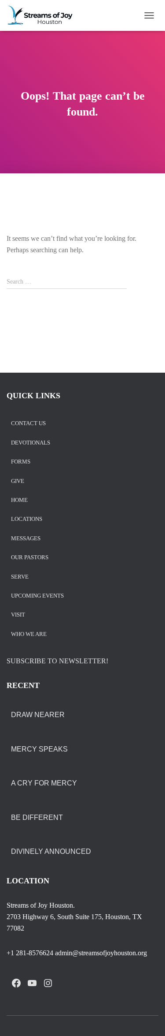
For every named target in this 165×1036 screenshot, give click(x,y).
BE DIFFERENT (37, 817)
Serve (20, 577)
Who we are (29, 634)
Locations (26, 519)
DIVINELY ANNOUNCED (51, 851)
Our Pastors (29, 557)
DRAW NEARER (38, 714)
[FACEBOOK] (16, 983)
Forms (20, 462)
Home (19, 500)
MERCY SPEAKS (39, 749)
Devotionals (30, 443)
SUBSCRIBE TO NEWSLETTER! (57, 661)
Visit (18, 615)
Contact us (28, 423)
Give (17, 481)
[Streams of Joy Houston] (44, 15)
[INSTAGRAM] (48, 983)
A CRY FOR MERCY (44, 783)
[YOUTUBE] (32, 983)
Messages (25, 538)
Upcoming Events (37, 596)
